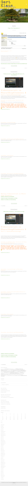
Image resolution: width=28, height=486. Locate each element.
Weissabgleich (3, 376)
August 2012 (2, 444)
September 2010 (3, 466)
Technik (6, 375)
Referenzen (12, 374)
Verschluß (19, 375)
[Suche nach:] (14, 379)
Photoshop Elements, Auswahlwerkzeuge (14, 211)
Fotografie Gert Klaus (4, 389)
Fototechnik (6, 371)
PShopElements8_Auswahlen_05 (5, 178)
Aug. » (2, 422)
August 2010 (2, 467)
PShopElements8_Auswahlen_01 (5, 252)
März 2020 (2, 427)
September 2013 (3, 435)
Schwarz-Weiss (16, 374)
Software (3, 375)
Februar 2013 (3, 440)
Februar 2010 (3, 475)
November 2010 (3, 463)
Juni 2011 (2, 457)
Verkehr (16, 375)
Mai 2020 (2, 426)
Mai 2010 (2, 471)
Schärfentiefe (20, 374)
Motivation (6, 372)
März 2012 (2, 449)
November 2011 (3, 454)
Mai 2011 (2, 458)
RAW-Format (8, 374)
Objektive (2, 373)
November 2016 (3, 431)
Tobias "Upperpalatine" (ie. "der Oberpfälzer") (7, 397)
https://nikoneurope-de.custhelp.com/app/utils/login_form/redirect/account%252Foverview (14, 63)
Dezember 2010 (3, 462)
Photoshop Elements (14, 71)
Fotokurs (23, 370)
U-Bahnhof (13, 375)
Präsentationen (3, 374)
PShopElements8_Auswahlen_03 (5, 142)
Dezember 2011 (3, 453)
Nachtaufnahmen (14, 372)
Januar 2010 (2, 476)
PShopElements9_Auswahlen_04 (5, 317)
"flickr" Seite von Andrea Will (5, 401)
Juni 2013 (2, 436)
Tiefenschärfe (9, 375)
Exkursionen (4, 370)
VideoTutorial (24, 375)
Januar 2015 (2, 432)
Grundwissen (12, 371)
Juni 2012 (2, 445)
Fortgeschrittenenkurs (16, 370)
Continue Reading (14, 65)
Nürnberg (22, 372)
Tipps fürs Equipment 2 (14, 28)
